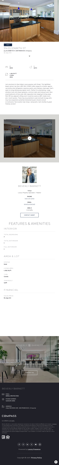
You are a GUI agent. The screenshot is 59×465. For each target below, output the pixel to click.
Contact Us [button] (29, 372)
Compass (54, 424)
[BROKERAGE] (39, 444)
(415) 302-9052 (29, 198)
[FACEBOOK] (19, 444)
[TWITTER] (31, 444)
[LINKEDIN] (27, 444)
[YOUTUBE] (35, 444)
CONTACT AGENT (29, 215)
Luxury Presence (34, 449)
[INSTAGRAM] (23, 444)
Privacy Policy (36, 457)
